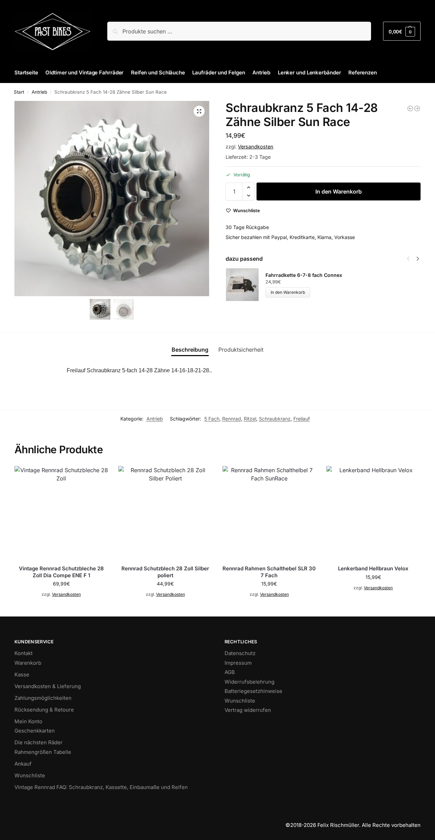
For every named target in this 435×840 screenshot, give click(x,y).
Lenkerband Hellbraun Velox (373, 568)
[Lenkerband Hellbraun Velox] (373, 513)
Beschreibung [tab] (190, 349)
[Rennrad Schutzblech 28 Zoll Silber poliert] (165, 513)
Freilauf (301, 419)
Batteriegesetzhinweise (253, 691)
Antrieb (39, 92)
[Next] (418, 259)
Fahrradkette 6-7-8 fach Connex (303, 275)
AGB (230, 672)
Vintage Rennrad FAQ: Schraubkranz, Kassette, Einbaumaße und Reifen (101, 787)
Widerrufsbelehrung (249, 681)
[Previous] (408, 259)
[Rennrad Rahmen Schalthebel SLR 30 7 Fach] (269, 513)
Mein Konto (28, 721)
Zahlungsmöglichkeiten (43, 698)
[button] (402, 31)
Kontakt (23, 653)
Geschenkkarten (34, 730)
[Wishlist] (98, 476)
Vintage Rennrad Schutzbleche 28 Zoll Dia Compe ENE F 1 (61, 572)
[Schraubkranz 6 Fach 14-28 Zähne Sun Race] (417, 108)
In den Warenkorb (338, 191)
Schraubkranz (275, 419)
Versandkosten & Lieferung (47, 686)
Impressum (238, 663)
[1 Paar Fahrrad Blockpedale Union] (410, 108)
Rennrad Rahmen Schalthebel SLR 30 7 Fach (269, 572)
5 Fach (211, 419)
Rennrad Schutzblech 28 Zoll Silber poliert (165, 572)
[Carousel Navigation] (411, 259)
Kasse (21, 674)
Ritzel (250, 419)
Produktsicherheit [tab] (240, 349)
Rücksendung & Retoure (44, 709)
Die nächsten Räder (38, 742)
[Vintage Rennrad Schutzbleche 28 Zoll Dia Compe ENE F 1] (61, 513)
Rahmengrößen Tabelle (42, 752)
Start (19, 92)
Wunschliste (29, 775)
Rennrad (231, 419)
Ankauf (23, 763)
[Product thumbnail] (245, 284)
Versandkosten (255, 146)
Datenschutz (240, 653)
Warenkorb (27, 663)
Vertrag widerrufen (248, 710)
